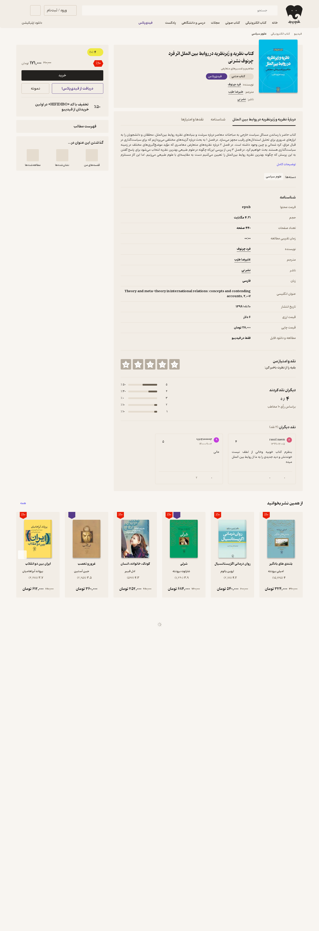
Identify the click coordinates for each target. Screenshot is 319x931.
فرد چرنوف (234, 84)
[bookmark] (133, 100)
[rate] (174, 364)
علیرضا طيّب (235, 92)
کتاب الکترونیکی (280, 34)
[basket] (35, 10)
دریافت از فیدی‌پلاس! (77, 89)
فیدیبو (298, 34)
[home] (294, 14)
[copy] (25, 107)
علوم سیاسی (259, 34)
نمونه (35, 89)
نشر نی (241, 99)
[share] (154, 100)
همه (23, 503)
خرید (62, 75)
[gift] (144, 100)
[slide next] (22, 554)
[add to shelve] (92, 155)
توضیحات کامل (286, 164)
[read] (33, 155)
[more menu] (123, 100)
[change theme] (21, 10)
